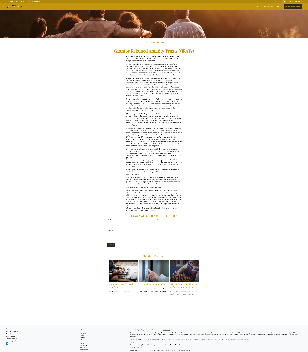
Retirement (83, 332)
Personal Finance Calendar (152, 284)
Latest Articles (84, 345)
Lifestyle (82, 343)
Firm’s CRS (139, 347)
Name (109, 219)
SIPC (180, 345)
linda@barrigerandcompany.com (14, 341)
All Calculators (84, 349)
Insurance (83, 337)
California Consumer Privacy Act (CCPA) (183, 339)
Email (157, 219)
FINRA (176, 345)
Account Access (296, 1)
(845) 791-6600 (38, 1)
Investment (83, 333)
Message (110, 230)
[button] (257, 6)
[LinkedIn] (284, 1)
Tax (81, 339)
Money (82, 341)
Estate (82, 335)
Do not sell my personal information (240, 339)
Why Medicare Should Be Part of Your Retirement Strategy (184, 286)
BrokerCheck (166, 330)
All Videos (82, 347)
